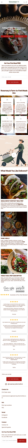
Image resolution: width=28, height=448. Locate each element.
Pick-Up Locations (7, 405)
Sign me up (21, 440)
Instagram (5, 415)
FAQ (3, 407)
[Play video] (14, 155)
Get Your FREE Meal (13, 82)
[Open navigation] (1, 2)
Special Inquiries (6, 427)
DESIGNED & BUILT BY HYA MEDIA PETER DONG (10, 445)
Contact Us (5, 425)
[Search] (24, 2)
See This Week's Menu (7, 36)
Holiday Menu (21, 36)
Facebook (4, 417)
